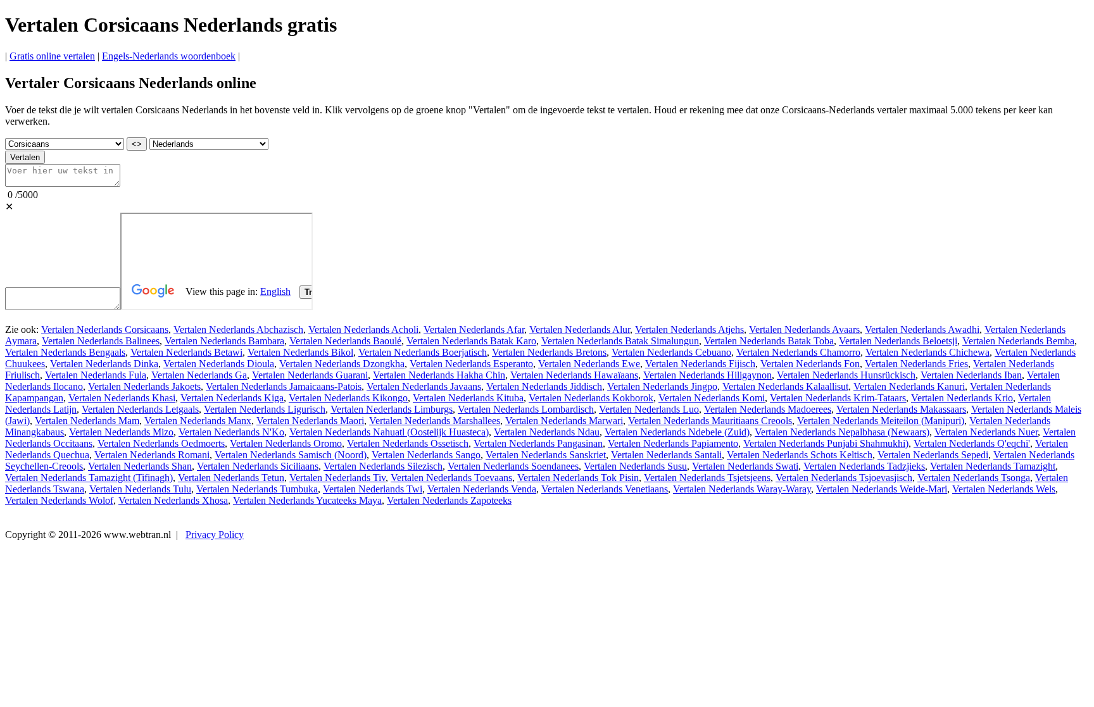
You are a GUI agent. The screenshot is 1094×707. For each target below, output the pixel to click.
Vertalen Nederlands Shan (140, 466)
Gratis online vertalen (52, 56)
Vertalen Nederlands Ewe (589, 363)
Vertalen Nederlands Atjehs (689, 329)
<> (137, 144)
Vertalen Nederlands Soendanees (513, 466)
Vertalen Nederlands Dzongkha (342, 363)
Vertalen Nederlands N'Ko (231, 432)
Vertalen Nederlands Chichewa (927, 352)
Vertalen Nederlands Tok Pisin (578, 477)
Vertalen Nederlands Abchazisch (238, 329)
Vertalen (25, 157)
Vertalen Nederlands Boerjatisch (422, 352)
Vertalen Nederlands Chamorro (798, 352)
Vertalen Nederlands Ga (199, 375)
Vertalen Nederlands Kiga (232, 397)
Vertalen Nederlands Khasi (121, 397)
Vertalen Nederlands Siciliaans (257, 466)
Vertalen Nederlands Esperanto (471, 363)
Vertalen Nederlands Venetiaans (604, 489)
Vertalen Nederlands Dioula (218, 363)
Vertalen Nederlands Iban (971, 375)
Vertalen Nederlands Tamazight (992, 466)
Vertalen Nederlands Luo (649, 409)
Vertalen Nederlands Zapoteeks (449, 500)
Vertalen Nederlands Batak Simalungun (620, 340)
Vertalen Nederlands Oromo (286, 443)
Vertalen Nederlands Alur (579, 329)
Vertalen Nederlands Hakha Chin (439, 375)
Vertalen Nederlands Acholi (363, 329)
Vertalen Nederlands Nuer (986, 432)
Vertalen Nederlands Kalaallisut (785, 386)
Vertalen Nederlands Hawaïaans (574, 375)
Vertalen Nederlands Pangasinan (538, 443)
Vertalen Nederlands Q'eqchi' (972, 443)
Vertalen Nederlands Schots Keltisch (799, 454)
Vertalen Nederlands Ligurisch (264, 409)
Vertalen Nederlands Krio (962, 397)
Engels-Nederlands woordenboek (169, 56)
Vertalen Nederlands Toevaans (451, 477)
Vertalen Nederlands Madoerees (767, 409)
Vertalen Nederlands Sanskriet (546, 454)
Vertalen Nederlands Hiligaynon (707, 375)
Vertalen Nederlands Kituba (468, 397)
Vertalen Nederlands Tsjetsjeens (707, 477)
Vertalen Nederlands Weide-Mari (881, 489)
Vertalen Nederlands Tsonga (973, 477)
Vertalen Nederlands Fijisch (700, 363)
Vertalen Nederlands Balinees (101, 340)
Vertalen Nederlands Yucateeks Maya (307, 500)
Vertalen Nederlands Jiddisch (544, 386)
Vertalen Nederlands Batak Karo (471, 340)
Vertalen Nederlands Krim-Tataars (838, 397)
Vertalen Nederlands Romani (152, 454)
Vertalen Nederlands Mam (87, 420)
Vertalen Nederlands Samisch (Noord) (291, 454)
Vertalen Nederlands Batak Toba (769, 340)
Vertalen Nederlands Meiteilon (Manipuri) (880, 420)
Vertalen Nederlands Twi (372, 489)
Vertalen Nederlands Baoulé (345, 340)
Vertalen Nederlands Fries (916, 363)
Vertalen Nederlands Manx (197, 420)
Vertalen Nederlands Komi (711, 397)
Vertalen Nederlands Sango (426, 454)
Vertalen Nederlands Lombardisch (526, 409)
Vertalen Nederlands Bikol (300, 352)
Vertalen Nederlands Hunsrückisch (846, 375)
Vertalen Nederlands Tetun (231, 477)
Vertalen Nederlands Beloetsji (898, 340)
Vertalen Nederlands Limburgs (391, 409)
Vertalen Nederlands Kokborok (591, 397)
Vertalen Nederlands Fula (95, 375)
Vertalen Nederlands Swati (745, 466)
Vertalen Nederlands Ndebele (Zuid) (677, 432)
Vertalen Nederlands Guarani (310, 375)
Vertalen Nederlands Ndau (547, 432)
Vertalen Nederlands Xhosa (173, 500)
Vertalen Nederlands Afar (474, 329)
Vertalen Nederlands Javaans (424, 386)
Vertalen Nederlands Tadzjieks (864, 466)
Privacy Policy (214, 534)
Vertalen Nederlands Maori (310, 420)
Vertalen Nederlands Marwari (564, 420)
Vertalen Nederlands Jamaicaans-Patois (284, 386)
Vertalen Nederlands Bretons (549, 352)
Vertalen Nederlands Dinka (104, 363)
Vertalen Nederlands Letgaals (140, 409)
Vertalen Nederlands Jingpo (662, 386)
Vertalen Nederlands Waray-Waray (742, 489)
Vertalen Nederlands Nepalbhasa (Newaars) (842, 432)
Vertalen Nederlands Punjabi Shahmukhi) (826, 443)
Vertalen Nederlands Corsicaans (104, 329)
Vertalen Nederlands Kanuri (909, 386)
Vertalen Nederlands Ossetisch (407, 443)
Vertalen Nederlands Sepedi (932, 454)
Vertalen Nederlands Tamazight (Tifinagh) (89, 477)
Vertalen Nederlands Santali (666, 454)
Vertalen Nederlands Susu (635, 466)
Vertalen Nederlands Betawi (186, 352)
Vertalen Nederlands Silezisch (383, 466)
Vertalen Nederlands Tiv (337, 477)
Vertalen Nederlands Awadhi (922, 329)
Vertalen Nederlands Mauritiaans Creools (710, 420)
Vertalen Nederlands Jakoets (144, 386)
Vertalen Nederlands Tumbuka (257, 489)
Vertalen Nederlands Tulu (140, 489)
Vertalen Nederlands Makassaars (901, 409)
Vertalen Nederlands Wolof (59, 500)
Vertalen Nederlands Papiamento (673, 443)
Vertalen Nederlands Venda (481, 489)
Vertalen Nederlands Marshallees (434, 420)
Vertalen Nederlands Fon (810, 363)
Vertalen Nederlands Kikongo (348, 397)
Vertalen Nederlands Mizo (121, 432)
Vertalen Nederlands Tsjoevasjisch (844, 477)
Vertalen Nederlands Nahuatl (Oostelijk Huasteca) (389, 432)
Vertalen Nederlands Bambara (224, 340)
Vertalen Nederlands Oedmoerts (161, 443)
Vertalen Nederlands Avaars (804, 329)
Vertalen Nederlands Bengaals (65, 352)
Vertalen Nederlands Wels (1003, 489)
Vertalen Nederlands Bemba (1018, 340)
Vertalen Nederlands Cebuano (671, 352)
